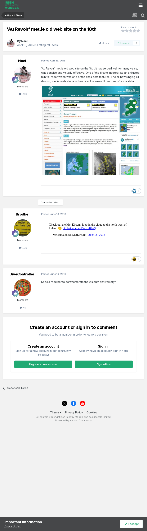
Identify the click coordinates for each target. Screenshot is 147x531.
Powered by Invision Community (73, 420)
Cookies (92, 412)
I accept (133, 523)
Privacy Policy (74, 412)
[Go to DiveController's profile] (22, 287)
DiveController (22, 274)
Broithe (22, 214)
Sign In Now (104, 364)
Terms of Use (12, 526)
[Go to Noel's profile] (11, 43)
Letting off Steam (48, 45)
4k (24, 307)
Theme (55, 412)
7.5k (24, 93)
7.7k (24, 247)
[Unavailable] (91, 130)
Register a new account (43, 364)
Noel (24, 41)
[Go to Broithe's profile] (22, 227)
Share (105, 43)
